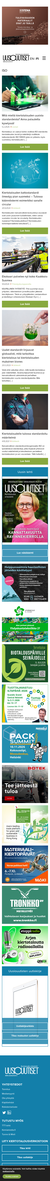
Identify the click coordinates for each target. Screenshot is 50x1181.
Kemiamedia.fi (9, 1130)
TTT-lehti (6, 1125)
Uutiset (15, 127)
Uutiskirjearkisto (25, 1026)
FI (37, 59)
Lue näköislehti (25, 552)
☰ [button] (44, 58)
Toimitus (6, 1089)
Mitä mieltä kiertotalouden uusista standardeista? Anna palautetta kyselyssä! (22, 119)
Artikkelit (16, 208)
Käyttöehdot (8, 1102)
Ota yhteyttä (8, 1098)
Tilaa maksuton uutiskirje (25, 1035)
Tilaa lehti (25, 1148)
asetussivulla (8, 1171)
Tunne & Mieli (8, 1134)
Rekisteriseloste (9, 1107)
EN (32, 59)
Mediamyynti (8, 1093)
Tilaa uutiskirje (25, 1157)
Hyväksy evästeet (11, 1176)
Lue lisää (25, 146)
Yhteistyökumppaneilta (21, 284)
